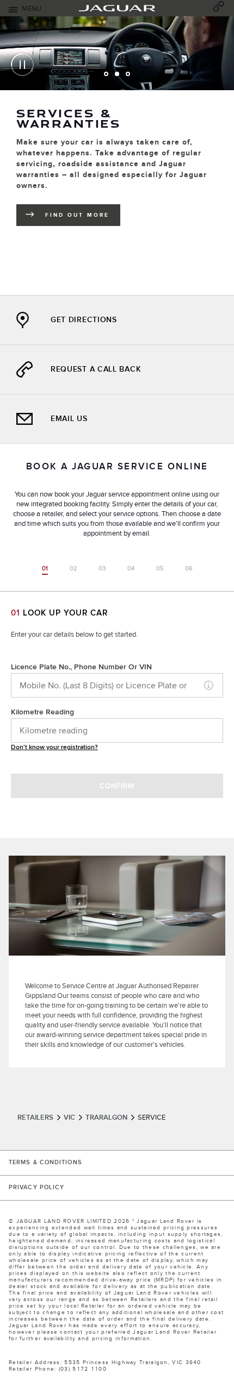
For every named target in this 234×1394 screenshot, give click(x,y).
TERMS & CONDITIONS (45, 1162)
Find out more (82, 217)
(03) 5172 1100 (83, 1369)
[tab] (106, 74)
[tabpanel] (117, 129)
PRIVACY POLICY (36, 1187)
